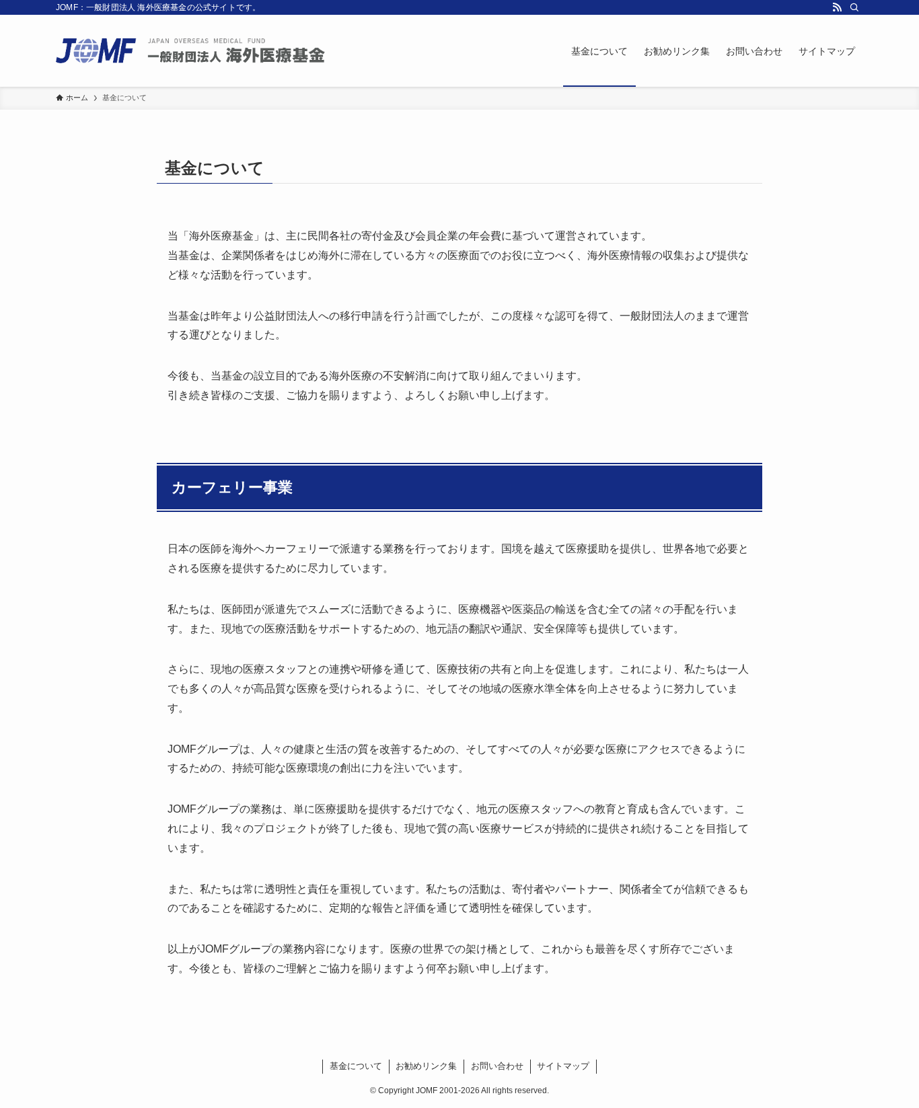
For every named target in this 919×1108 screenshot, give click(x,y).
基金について (356, 1066)
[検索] (854, 7)
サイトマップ (563, 1066)
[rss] (837, 7)
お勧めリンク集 (426, 1066)
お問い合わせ (497, 1066)
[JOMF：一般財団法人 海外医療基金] (190, 51)
